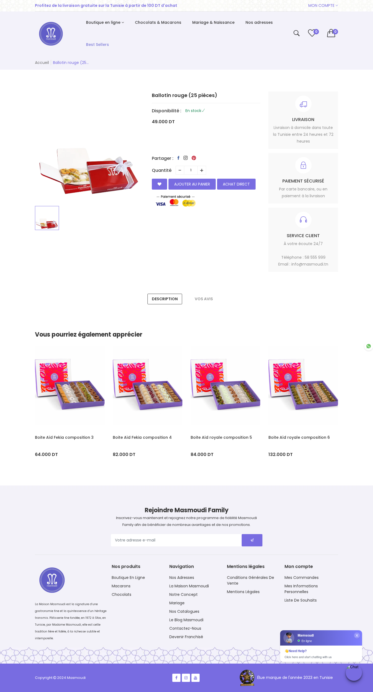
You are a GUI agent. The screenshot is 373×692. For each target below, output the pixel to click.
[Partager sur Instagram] (185, 157)
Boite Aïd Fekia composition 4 (142, 437)
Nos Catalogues (184, 611)
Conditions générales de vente (250, 580)
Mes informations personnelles (301, 588)
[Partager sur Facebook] (178, 157)
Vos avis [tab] (204, 299)
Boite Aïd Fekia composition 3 (64, 437)
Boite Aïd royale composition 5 (221, 437)
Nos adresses (181, 577)
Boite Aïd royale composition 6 (299, 437)
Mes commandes (302, 577)
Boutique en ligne (128, 577)
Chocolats (121, 594)
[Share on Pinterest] (194, 157)
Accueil (42, 62)
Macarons (121, 586)
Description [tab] (165, 299)
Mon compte (322, 5)
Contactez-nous (185, 628)
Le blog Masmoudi (186, 620)
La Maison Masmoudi (189, 586)
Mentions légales (243, 591)
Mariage (177, 603)
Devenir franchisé (186, 637)
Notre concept (183, 594)
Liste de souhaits (301, 600)
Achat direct (236, 184)
